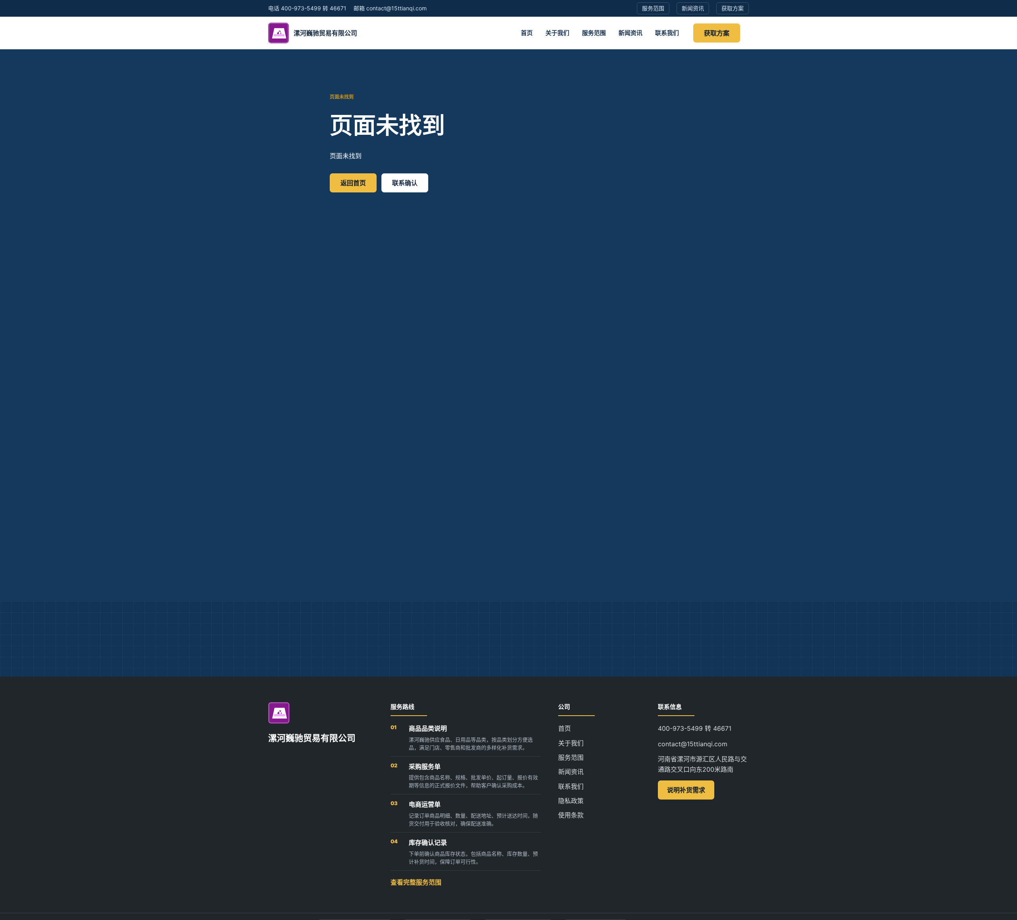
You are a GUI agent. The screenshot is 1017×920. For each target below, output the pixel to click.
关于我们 (557, 33)
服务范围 (594, 33)
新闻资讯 (630, 33)
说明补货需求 (686, 790)
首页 (527, 33)
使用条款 (571, 815)
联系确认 (405, 183)
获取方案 (716, 33)
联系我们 (667, 33)
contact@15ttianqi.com (692, 744)
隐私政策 (571, 801)
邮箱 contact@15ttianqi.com (390, 8)
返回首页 (353, 183)
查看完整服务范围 (416, 882)
